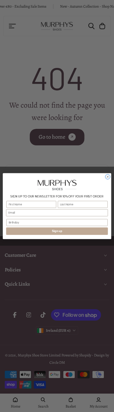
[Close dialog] (107, 176)
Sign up (57, 231)
